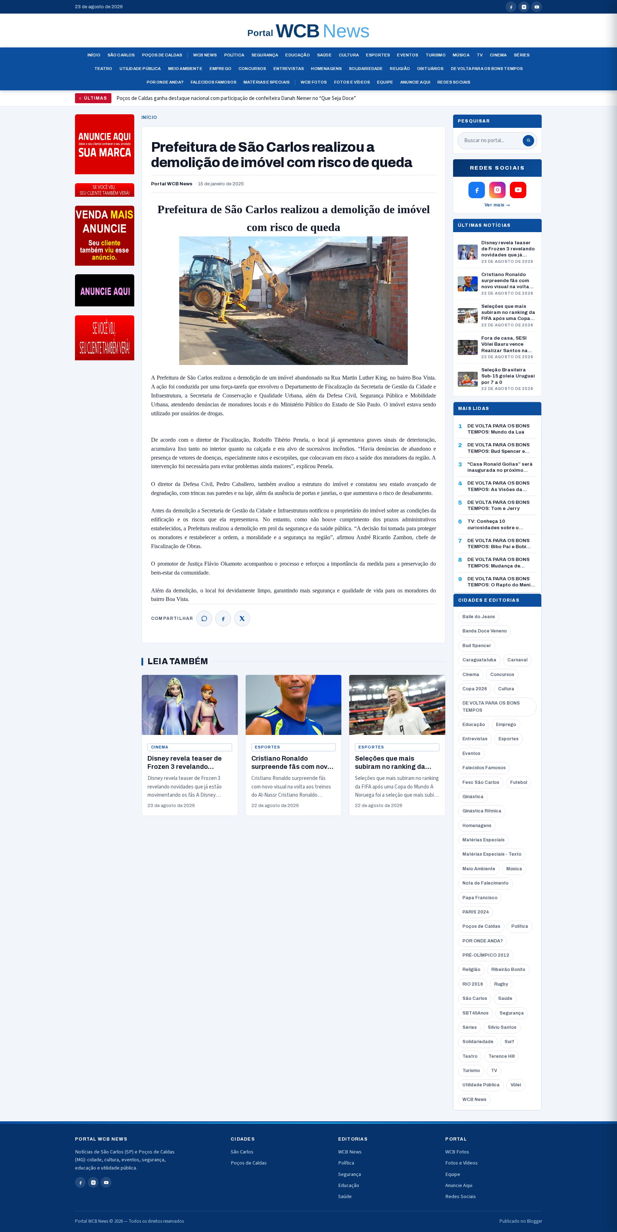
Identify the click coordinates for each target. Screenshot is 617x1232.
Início (93, 55)
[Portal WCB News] (308, 30)
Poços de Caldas (162, 55)
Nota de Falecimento (485, 883)
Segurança (265, 55)
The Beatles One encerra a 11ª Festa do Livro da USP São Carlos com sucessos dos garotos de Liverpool (231, 101)
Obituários (430, 68)
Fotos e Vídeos (352, 82)
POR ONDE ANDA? (482, 940)
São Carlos (121, 55)
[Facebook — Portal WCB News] (511, 6)
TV (480, 55)
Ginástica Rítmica (481, 810)
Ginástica (472, 796)
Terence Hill (501, 1056)
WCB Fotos (314, 82)
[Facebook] (223, 618)
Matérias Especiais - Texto (491, 854)
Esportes (378, 55)
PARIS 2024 (475, 912)
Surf (509, 1041)
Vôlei (516, 1084)
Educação (297, 55)
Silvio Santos (502, 1027)
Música (461, 55)
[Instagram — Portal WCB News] (523, 6)
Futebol (518, 782)
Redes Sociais (453, 82)
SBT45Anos (475, 1013)
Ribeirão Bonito (508, 969)
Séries (522, 55)
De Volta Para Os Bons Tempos (487, 68)
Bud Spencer (476, 645)
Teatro (103, 68)
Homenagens (326, 68)
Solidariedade (366, 68)
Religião (400, 68)
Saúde (324, 55)
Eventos (407, 55)
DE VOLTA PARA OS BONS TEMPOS (491, 706)
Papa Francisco (479, 897)
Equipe (385, 82)
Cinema (498, 55)
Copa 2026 (474, 688)
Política (234, 55)
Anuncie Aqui (415, 82)
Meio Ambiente (185, 68)
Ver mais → (498, 204)
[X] (242, 618)
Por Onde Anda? (165, 82)
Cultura (349, 55)
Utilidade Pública (140, 68)
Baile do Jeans (478, 616)
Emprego (220, 68)
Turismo (436, 55)
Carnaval (517, 659)
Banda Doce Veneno (484, 630)
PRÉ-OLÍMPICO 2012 (485, 955)
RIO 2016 (472, 984)
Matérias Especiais (267, 82)
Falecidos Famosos (213, 82)
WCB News (205, 55)
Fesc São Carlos (480, 782)
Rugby (501, 984)
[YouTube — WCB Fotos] (536, 6)
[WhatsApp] (204, 618)
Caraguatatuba (479, 659)
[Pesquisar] (528, 140)
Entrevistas (289, 68)
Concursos (252, 68)
